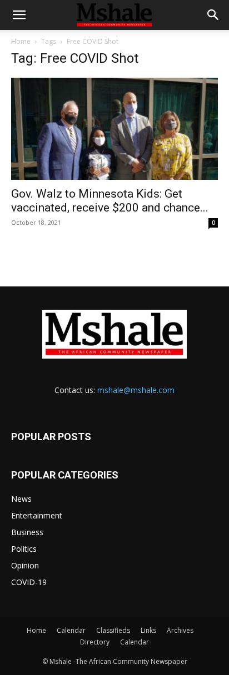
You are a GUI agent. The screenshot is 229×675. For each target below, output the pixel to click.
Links (148, 630)
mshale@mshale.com (136, 390)
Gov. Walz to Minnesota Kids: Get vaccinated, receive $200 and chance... (109, 200)
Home (21, 41)
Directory (94, 642)
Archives (180, 630)
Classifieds (113, 630)
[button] (19, 15)
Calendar (71, 630)
